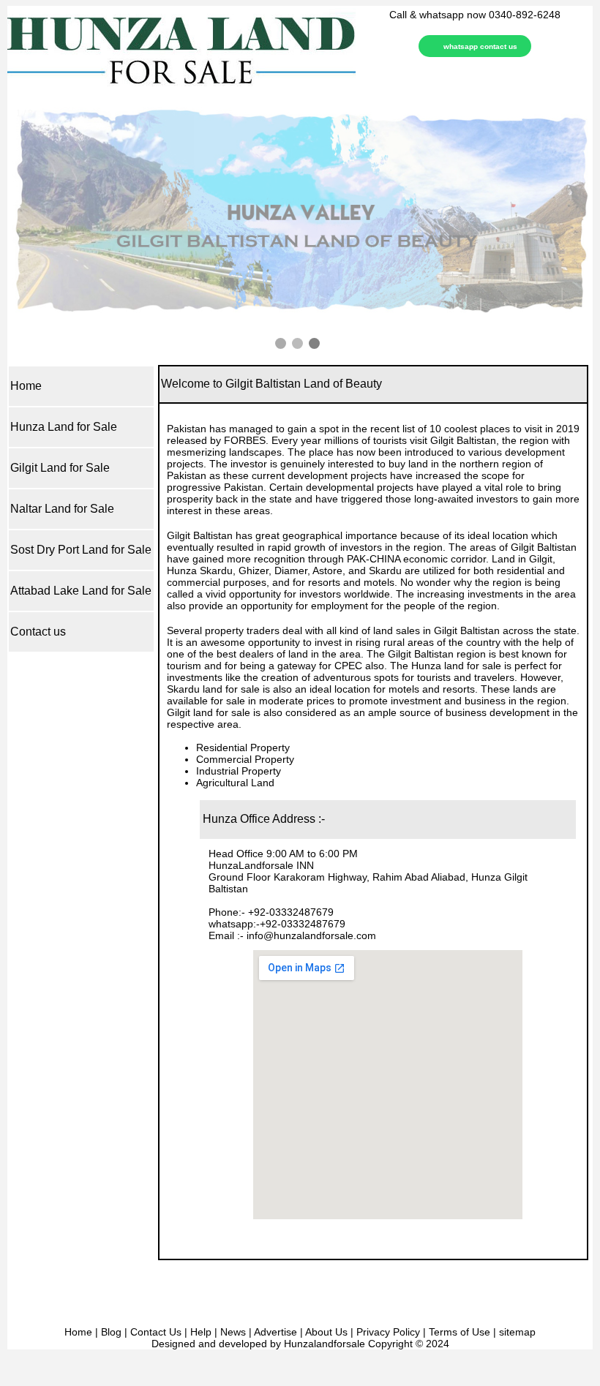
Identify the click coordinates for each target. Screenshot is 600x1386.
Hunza (182, 570)
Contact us (38, 631)
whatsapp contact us (480, 46)
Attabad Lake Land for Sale (80, 590)
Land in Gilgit (522, 559)
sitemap (517, 1332)
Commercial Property (245, 759)
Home (26, 386)
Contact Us (155, 1332)
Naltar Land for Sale (62, 508)
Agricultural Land (235, 782)
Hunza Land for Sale (63, 427)
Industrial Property (238, 771)
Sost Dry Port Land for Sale (80, 549)
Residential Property (243, 747)
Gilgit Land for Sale (60, 468)
